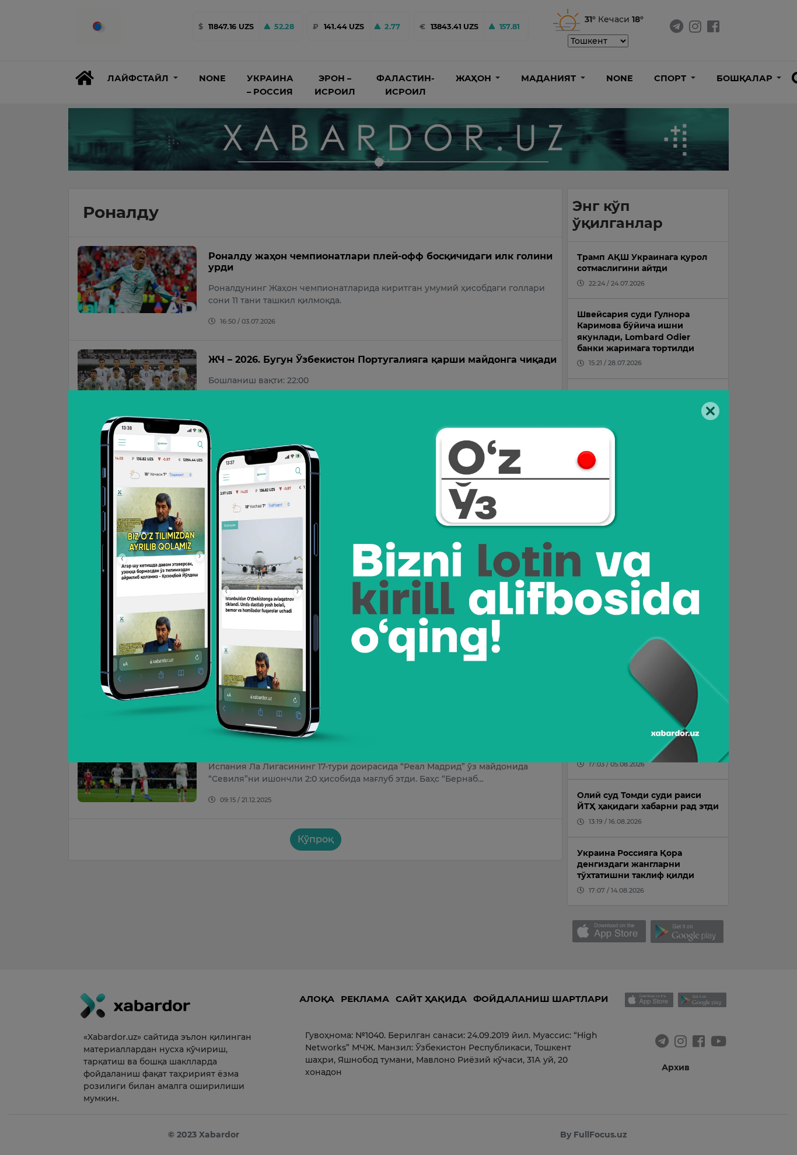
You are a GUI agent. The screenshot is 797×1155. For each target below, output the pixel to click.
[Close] (710, 411)
